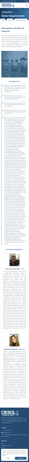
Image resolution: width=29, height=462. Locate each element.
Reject (8, 458)
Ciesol (2, 443)
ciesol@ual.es (6, 432)
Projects (10, 20)
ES (24, 1)
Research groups (6, 445)
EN (27, 1)
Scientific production (21, 20)
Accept (21, 458)
